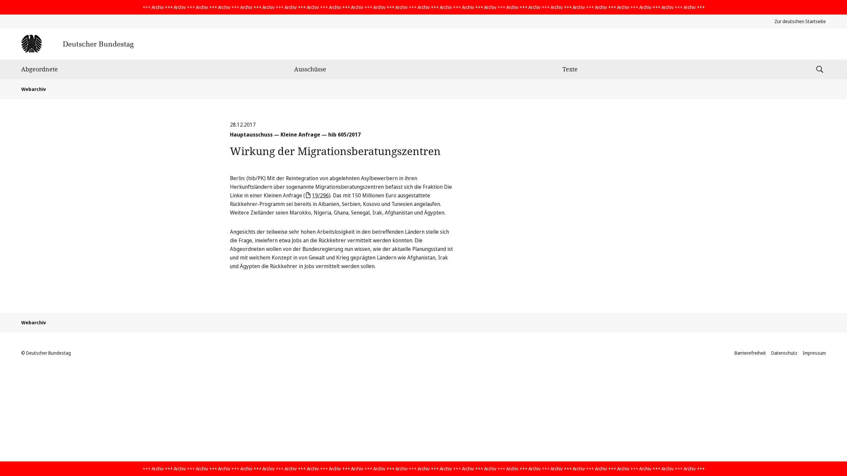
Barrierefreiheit (750, 353)
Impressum (814, 353)
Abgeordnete (39, 69)
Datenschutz (784, 353)
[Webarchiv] (77, 44)
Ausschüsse (310, 69)
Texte (570, 69)
